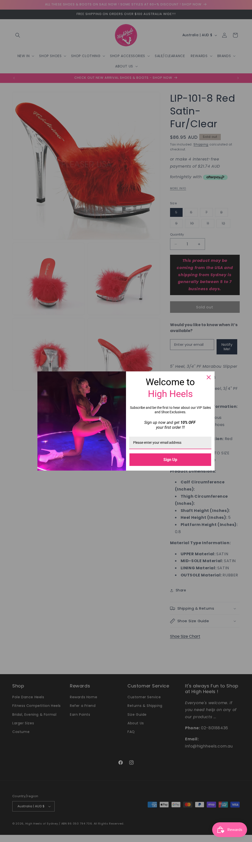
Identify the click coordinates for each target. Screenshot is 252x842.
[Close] (209, 377)
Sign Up (170, 459)
